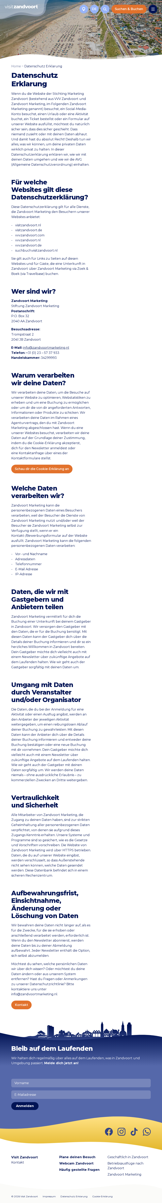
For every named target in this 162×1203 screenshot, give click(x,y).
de (94, 9)
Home (16, 66)
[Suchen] (105, 9)
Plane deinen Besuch (77, 1157)
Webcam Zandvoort (76, 1163)
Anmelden (25, 1106)
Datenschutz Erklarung (74, 1196)
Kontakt (21, 1005)
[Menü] (153, 9)
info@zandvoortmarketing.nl (46, 348)
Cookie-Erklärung (102, 1196)
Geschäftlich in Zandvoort (127, 1157)
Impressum (49, 1196)
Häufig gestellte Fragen (79, 1170)
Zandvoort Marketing (124, 1174)
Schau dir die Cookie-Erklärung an (42, 469)
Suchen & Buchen (129, 9)
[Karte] (83, 9)
